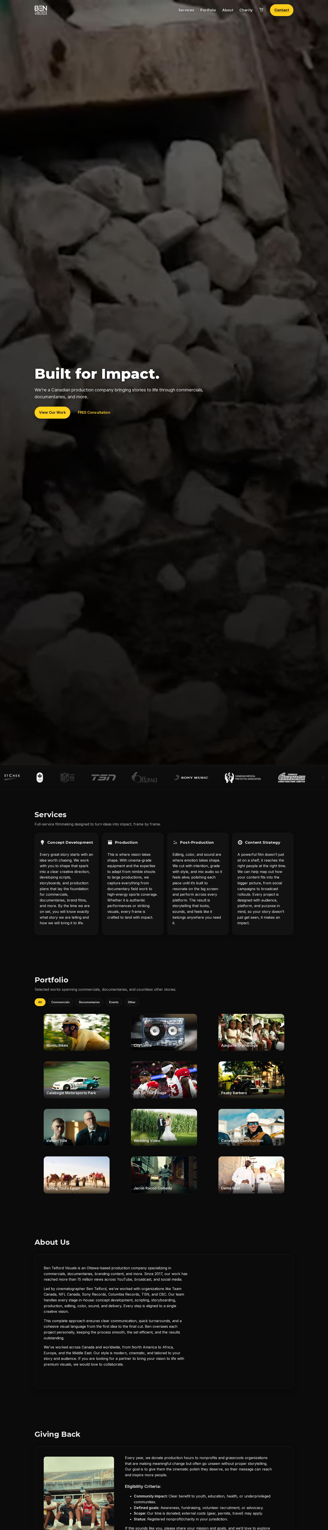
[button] (77, 1032)
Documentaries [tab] (89, 1002)
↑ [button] (317, 1523)
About (227, 10)
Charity (246, 10)
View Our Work (52, 412)
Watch (77, 1032)
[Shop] (261, 10)
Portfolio (208, 10)
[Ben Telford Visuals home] (41, 10)
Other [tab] (131, 1002)
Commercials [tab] (60, 1002)
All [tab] (40, 1002)
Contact (281, 10)
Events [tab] (113, 1002)
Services (186, 10)
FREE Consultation (94, 412)
